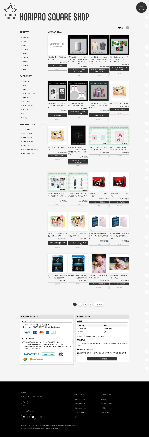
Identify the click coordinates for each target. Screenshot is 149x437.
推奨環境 (103, 408)
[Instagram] (24, 417)
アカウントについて (28, 137)
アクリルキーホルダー (29, 93)
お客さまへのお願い (107, 403)
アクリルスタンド (28, 105)
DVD (24, 114)
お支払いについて (28, 142)
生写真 (25, 85)
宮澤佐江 (25, 69)
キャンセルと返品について (30, 150)
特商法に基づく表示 (28, 154)
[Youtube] (32, 417)
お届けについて (27, 146)
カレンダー (26, 110)
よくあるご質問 (27, 133)
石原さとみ (26, 41)
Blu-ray (25, 118)
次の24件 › (98, 304)
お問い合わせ (105, 412)
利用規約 (103, 399)
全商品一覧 (26, 81)
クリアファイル (27, 101)
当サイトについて (79, 395)
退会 (75, 417)
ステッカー (26, 97)
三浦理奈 (25, 65)
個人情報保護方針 (79, 403)
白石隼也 (25, 49)
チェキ (25, 89)
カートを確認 (26, 129)
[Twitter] (24, 402)
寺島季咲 (25, 61)
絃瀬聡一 (25, 45)
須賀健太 (25, 53)
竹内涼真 (25, 57)
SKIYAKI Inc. (56, 428)
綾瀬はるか (26, 37)
